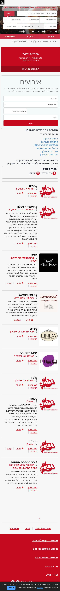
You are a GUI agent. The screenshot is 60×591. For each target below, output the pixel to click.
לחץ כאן (40, 588)
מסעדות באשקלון (41, 41)
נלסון (34, 377)
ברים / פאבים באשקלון (47, 148)
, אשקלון (30, 401)
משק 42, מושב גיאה (24, 298)
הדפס (27, 528)
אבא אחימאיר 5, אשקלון (22, 331)
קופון (9, 283)
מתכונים (10, 36)
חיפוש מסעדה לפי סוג (45, 549)
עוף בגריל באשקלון (49, 154)
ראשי (54, 41)
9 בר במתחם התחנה (24, 462)
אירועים (50, 36)
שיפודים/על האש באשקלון (46, 145)
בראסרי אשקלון (27, 206)
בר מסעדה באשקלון (21, 41)
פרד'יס (33, 441)
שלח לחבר (14, 528)
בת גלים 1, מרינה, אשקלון (21, 209)
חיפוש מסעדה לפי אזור (45, 540)
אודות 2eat (52, 574)
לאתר (18, 193)
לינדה (33, 328)
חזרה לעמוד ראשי (43, 528)
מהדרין (19, 31)
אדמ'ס (33, 185)
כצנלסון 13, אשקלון (24, 380)
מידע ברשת (51, 566)
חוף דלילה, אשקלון (24, 189)
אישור (11, 588)
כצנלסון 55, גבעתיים (24, 356)
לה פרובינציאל (28, 294)
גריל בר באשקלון (50, 151)
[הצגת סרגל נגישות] (2, 2)
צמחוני (51, 31)
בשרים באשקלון (50, 138)
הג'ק (34, 255)
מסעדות (29, 36)
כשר (29, 31)
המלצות (34, 196)
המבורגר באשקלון (49, 142)
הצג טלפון (32, 193)
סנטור (33, 398)
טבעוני (40, 31)
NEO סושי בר (28, 353)
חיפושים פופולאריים (46, 557)
